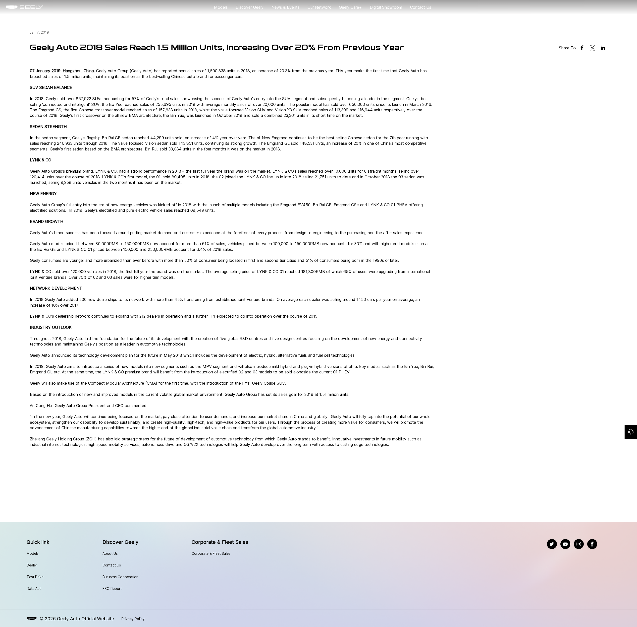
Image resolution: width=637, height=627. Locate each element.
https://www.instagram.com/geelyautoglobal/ (579, 542)
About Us (110, 553)
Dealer (32, 565)
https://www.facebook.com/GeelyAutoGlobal (592, 542)
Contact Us (420, 7)
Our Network (319, 7)
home (11, 7)
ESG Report (112, 588)
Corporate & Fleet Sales (211, 553)
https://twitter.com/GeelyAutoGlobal (552, 542)
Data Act (34, 588)
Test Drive (35, 576)
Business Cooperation (120, 576)
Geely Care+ (350, 7)
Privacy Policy (133, 618)
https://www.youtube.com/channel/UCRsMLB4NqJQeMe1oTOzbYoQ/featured (565, 542)
